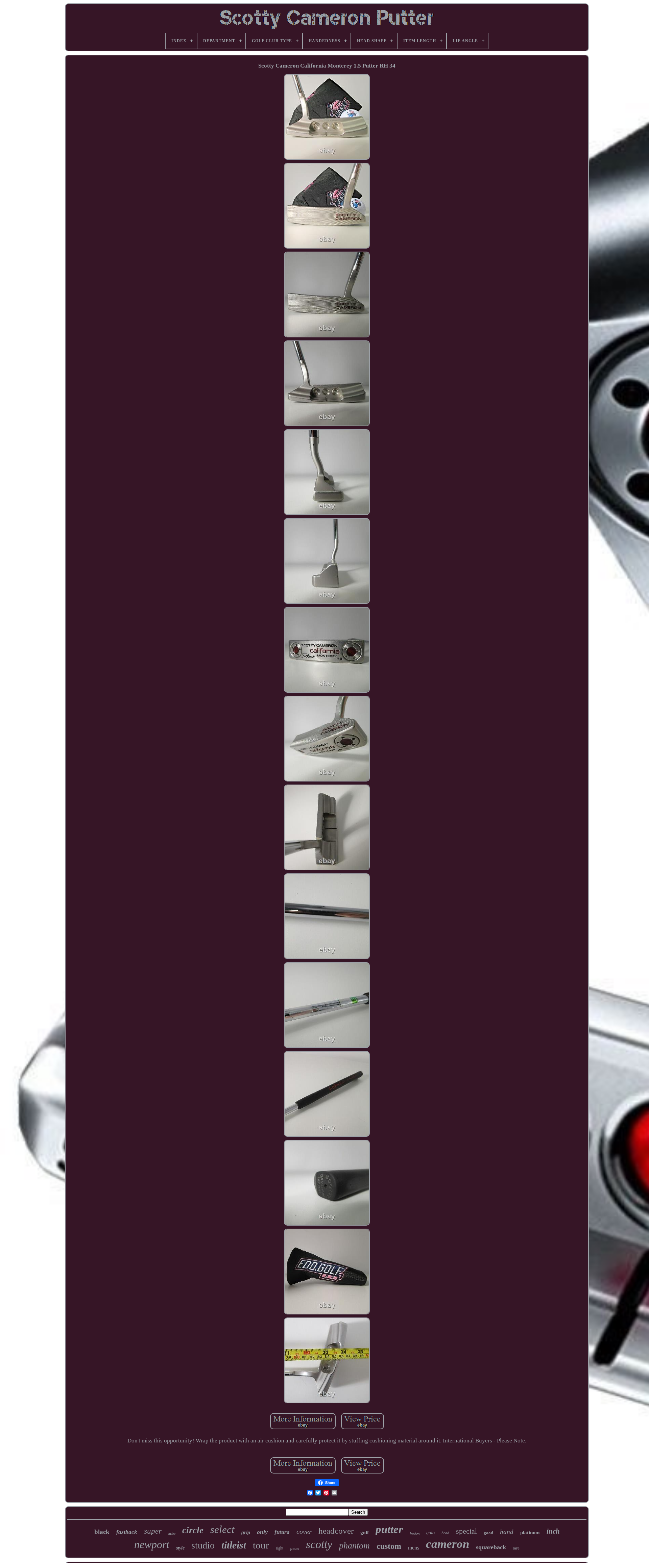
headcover (336, 1530)
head (445, 1533)
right (279, 1548)
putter (389, 1529)
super (153, 1531)
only (262, 1532)
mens (413, 1548)
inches (414, 1534)
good (488, 1532)
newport (151, 1544)
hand (506, 1531)
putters (294, 1549)
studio (203, 1545)
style (180, 1548)
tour (261, 1545)
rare (516, 1548)
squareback (491, 1547)
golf (364, 1532)
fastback (126, 1532)
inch (553, 1531)
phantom (354, 1546)
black (102, 1531)
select (222, 1529)
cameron (447, 1544)
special (466, 1531)
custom (389, 1546)
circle (192, 1530)
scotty (319, 1544)
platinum (530, 1532)
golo (430, 1532)
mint (171, 1534)
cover (304, 1531)
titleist (233, 1545)
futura (282, 1532)
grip (245, 1532)
